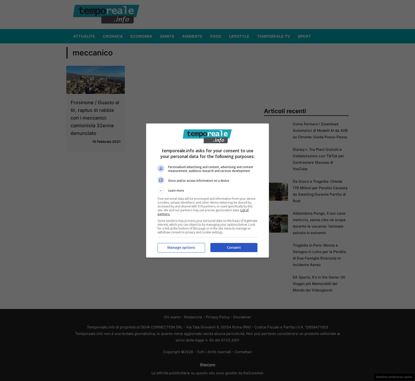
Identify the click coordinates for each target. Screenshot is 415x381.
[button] (207, 190)
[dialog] (207, 190)
